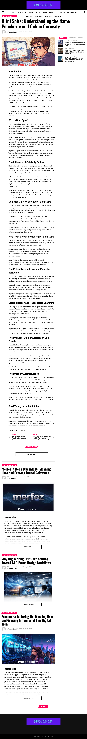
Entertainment (29, 12)
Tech (56, 12)
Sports (51, 12)
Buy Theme (20, 12)
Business (62, 12)
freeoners (16, 677)
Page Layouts (38, 17)
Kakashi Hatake (12, 32)
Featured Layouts (71, 12)
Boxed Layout (48, 17)
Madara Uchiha (12, 568)
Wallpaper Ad (57, 17)
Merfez (15, 528)
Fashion (45, 12)
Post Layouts (29, 17)
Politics (38, 12)
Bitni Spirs (19, 75)
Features (13, 12)
